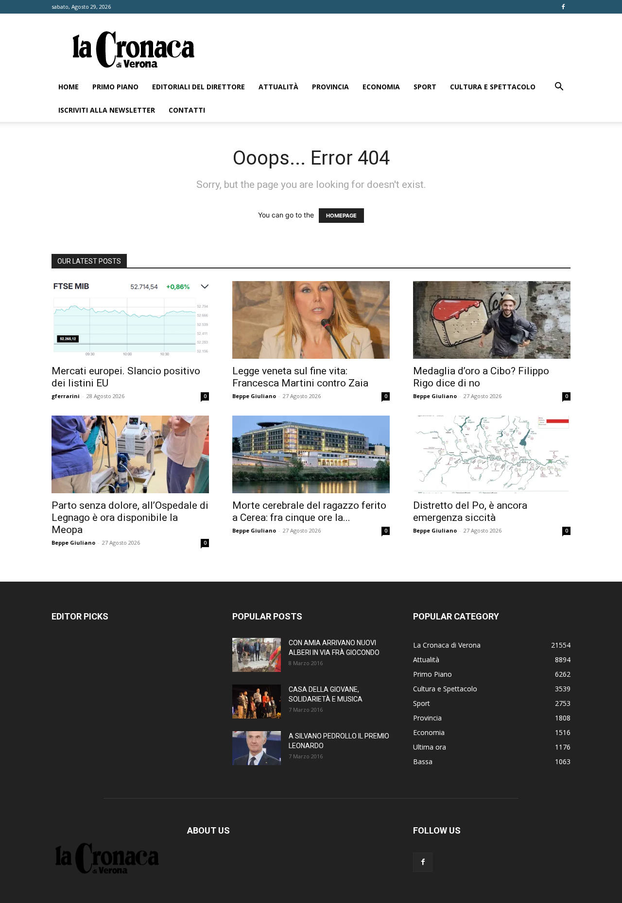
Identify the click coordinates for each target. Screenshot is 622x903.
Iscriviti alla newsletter (106, 110)
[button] (558, 87)
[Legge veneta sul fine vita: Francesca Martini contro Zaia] (311, 320)
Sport (425, 86)
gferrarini (66, 396)
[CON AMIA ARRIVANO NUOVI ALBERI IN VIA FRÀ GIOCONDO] (256, 655)
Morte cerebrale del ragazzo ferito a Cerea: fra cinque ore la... (309, 511)
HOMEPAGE (341, 215)
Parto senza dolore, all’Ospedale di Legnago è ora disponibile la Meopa (130, 517)
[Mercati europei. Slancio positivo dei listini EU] (130, 320)
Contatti (187, 110)
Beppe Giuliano (254, 396)
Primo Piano (115, 86)
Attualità (278, 86)
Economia (381, 86)
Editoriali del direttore (198, 86)
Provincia (330, 86)
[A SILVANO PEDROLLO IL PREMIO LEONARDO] (256, 748)
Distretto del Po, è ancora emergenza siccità (470, 511)
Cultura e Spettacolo (493, 86)
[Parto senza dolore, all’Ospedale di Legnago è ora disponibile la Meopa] (130, 454)
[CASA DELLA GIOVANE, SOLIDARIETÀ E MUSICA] (256, 702)
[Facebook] (563, 7)
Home (68, 86)
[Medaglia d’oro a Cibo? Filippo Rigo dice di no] (491, 320)
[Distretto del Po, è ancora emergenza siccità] (491, 454)
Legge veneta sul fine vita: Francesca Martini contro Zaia (300, 377)
